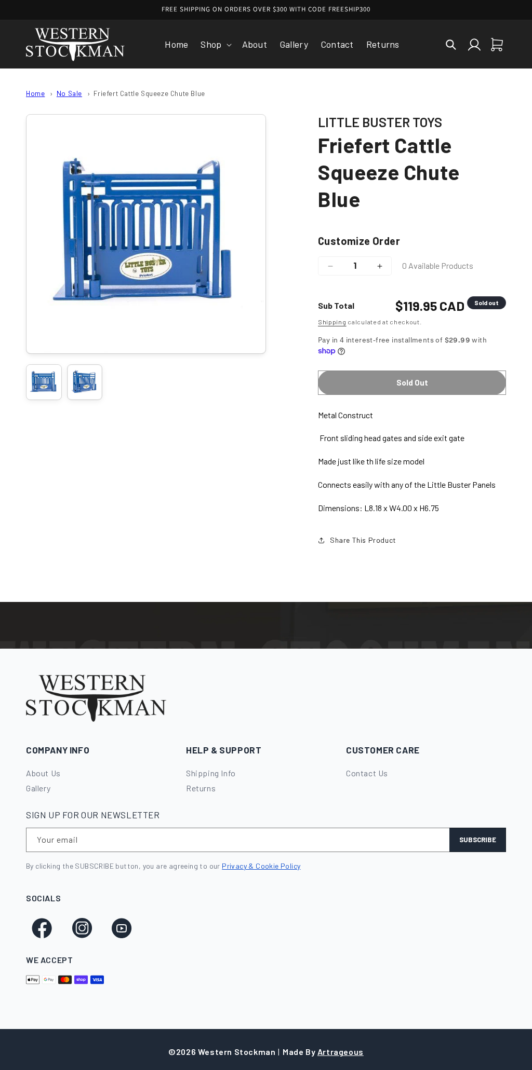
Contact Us (367, 773)
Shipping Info (211, 773)
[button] (214, 44)
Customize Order (359, 241)
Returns (201, 788)
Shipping (332, 321)
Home (35, 93)
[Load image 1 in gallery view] (43, 382)
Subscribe (477, 839)
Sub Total (336, 305)
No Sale (69, 93)
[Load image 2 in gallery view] (85, 382)
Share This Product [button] (363, 540)
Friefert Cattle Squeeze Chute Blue (149, 93)
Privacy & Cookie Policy (261, 865)
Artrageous (340, 1052)
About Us (43, 773)
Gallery (38, 788)
